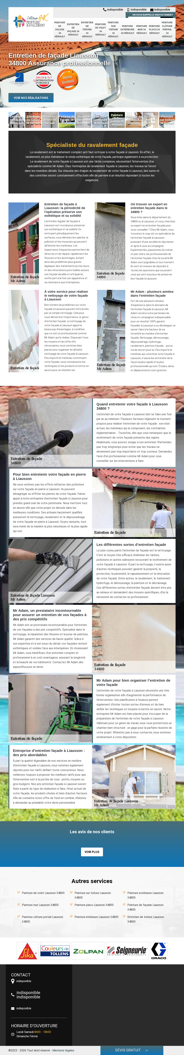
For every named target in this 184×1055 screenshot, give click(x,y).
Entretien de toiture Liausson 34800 (145, 919)
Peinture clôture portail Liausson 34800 (42, 919)
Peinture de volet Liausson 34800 (43, 893)
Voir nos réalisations (31, 98)
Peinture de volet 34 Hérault (100, 29)
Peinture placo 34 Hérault (154, 29)
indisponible (114, 9)
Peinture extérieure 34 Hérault (127, 29)
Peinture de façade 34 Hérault (59, 29)
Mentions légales (63, 1050)
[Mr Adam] (31, 20)
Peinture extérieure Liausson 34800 (145, 895)
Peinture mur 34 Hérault (141, 29)
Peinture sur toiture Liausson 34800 (93, 895)
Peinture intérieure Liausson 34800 (96, 917)
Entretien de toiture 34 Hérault (87, 29)
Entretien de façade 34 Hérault (73, 29)
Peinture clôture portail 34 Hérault (167, 29)
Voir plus (92, 852)
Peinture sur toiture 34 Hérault (113, 29)
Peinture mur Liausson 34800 (40, 905)
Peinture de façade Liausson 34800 (145, 907)
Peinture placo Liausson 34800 (94, 905)
